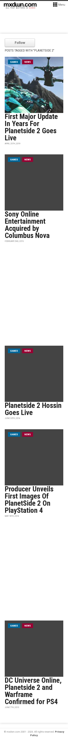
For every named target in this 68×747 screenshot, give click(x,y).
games (14, 62)
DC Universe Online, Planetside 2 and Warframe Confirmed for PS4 (33, 691)
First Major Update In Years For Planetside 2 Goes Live (31, 127)
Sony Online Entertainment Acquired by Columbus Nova (27, 225)
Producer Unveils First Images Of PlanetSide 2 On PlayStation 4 (29, 499)
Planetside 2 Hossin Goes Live (33, 409)
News (27, 62)
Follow (20, 43)
